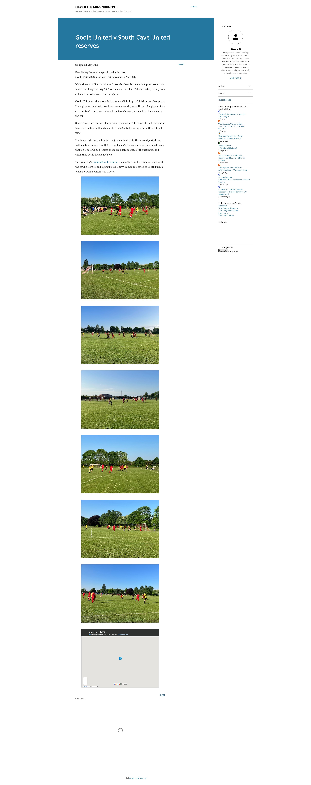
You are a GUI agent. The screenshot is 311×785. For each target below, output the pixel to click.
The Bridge (223, 116)
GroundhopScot (225, 177)
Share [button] (181, 64)
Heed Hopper (224, 145)
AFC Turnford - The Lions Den (232, 170)
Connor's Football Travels (230, 189)
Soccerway (223, 213)
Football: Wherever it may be (231, 114)
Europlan (222, 205)
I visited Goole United (105, 161)
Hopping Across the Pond (230, 136)
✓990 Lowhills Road (227, 148)
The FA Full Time (226, 215)
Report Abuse (224, 99)
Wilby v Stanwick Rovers (229, 138)
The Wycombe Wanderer (230, 167)
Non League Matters (228, 208)
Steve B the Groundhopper (96, 7)
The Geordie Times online (230, 124)
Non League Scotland (228, 210)
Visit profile (235, 78)
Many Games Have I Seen (230, 155)
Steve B (235, 49)
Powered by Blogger (137, 778)
